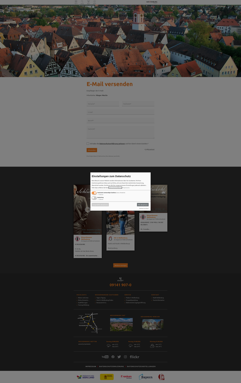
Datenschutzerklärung (115, 187)
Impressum (126, 187)
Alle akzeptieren (143, 204)
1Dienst (100, 194)
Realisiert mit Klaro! (144, 208)
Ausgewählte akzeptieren (100, 204)
